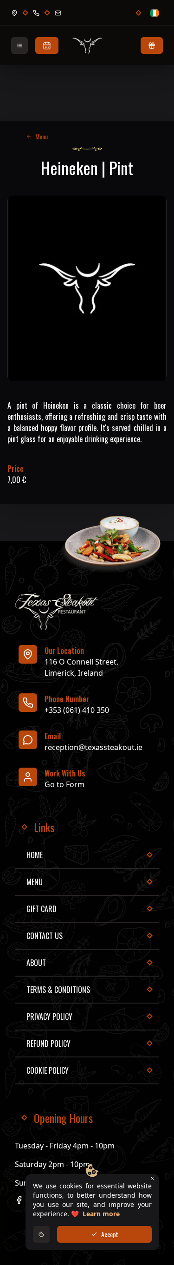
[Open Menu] (19, 45)
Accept (109, 1234)
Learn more (101, 1213)
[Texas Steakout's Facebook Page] (19, 1200)
